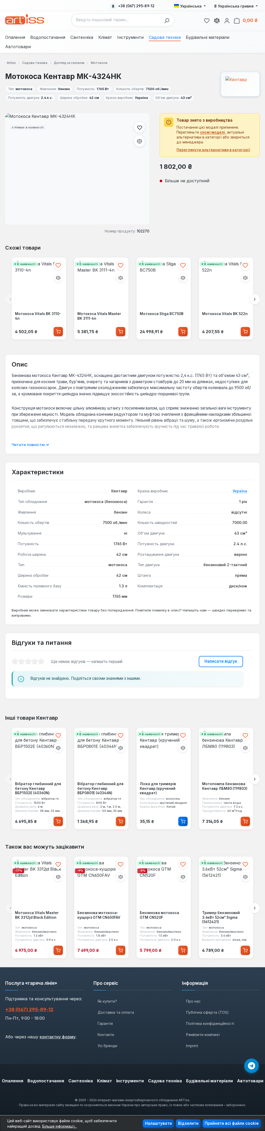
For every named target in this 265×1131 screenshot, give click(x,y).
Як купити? (107, 1001)
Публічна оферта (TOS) (207, 1012)
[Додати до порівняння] (139, 141)
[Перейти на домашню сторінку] (24, 19)
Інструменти (130, 1080)
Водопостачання (45, 1080)
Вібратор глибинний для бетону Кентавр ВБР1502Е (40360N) (38, 788)
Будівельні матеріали (209, 1080)
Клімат (104, 1080)
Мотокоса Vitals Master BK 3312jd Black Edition (37, 915)
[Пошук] (168, 20)
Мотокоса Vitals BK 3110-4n (38, 316)
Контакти (106, 1034)
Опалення (12, 1080)
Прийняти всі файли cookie (232, 1123)
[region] (77, 168)
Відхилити (188, 1123)
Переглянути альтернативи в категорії (213, 150)
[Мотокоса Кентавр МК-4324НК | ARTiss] (77, 168)
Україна (240, 491)
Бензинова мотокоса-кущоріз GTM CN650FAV (98, 915)
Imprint (192, 1046)
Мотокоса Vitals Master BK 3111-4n (99, 316)
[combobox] (116, 20)
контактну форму (58, 1036)
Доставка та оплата (116, 1012)
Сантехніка (80, 1080)
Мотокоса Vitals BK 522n (225, 314)
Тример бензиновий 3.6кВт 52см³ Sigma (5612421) (221, 917)
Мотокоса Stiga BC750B (161, 314)
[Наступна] (254, 299)
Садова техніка (165, 1080)
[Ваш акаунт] (227, 20)
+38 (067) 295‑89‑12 (29, 1009)
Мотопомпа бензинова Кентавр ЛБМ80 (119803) (224, 786)
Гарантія (105, 1023)
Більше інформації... (59, 1126)
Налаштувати (158, 1123)
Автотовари (250, 1080)
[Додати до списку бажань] (139, 127)
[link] (207, 20)
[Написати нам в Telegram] (251, 1066)
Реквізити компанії (203, 1034)
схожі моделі (212, 132)
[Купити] (58, 331)
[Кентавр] (240, 84)
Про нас (193, 1001)
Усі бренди (107, 1046)
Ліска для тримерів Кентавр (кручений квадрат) (158, 788)
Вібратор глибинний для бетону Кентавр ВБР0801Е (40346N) (100, 788)
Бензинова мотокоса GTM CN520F (159, 915)
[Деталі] (183, 821)
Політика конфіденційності (210, 1023)
